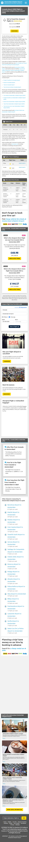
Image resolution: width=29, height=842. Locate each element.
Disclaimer (23, 823)
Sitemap (18, 824)
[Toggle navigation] (26, 2)
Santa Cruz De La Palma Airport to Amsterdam (15, 631)
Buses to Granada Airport (9, 82)
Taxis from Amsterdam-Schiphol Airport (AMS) (14, 103)
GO (24, 818)
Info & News (17, 823)
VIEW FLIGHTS (22, 163)
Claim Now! (7, 361)
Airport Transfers (22, 821)
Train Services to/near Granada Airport (12, 87)
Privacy (12, 824)
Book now (15, 31)
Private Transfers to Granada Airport (11, 80)
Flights (9, 821)
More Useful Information (14, 809)
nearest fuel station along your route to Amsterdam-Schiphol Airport (13, 70)
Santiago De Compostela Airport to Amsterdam (16, 551)
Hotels (10, 823)
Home (5, 821)
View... (4, 738)
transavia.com (15, 144)
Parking (6, 823)
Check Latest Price (14, 258)
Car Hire (15, 821)
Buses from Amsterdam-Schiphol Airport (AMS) (14, 101)
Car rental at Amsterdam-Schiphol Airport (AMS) (14, 95)
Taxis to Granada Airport (8, 84)
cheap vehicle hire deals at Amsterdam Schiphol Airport (14, 220)
